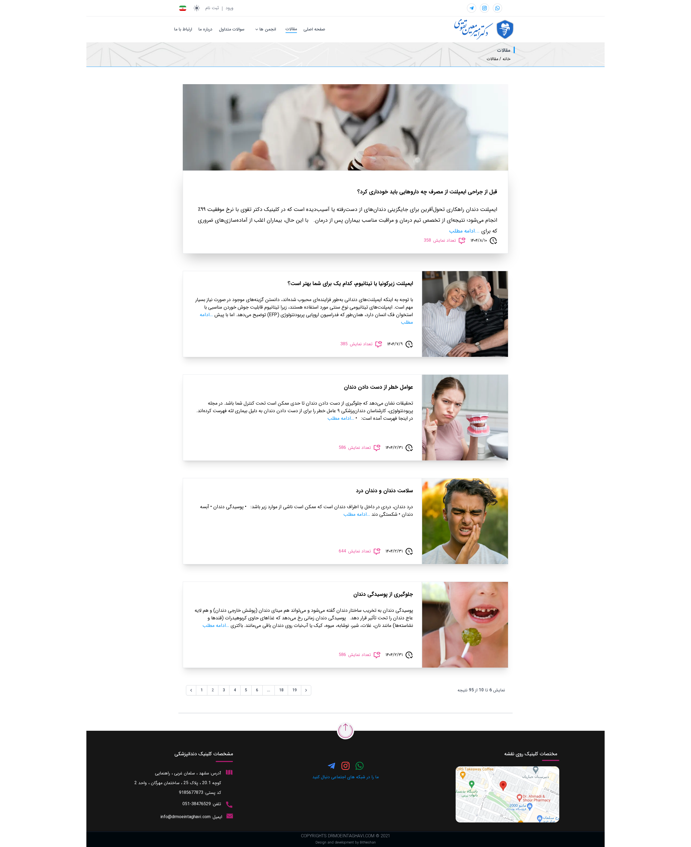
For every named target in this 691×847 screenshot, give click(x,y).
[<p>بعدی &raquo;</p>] (306, 690)
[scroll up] (345, 730)
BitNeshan (368, 842)
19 (294, 690)
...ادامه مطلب (464, 231)
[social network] (497, 8)
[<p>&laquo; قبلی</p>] (191, 690)
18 (281, 690)
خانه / (504, 59)
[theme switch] (196, 8)
